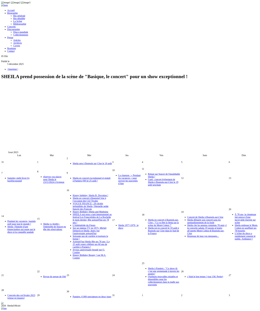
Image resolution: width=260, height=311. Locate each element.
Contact (11, 51)
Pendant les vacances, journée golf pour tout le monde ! (21, 222)
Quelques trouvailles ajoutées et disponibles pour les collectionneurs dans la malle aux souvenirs (163, 280)
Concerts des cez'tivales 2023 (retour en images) (21, 296)
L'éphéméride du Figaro (84, 225)
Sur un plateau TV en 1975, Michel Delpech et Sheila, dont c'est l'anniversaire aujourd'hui (89, 231)
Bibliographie (19, 24)
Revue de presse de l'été (54, 276)
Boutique (11, 48)
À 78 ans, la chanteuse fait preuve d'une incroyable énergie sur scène (245, 218)
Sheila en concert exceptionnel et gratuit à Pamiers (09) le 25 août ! (91, 179)
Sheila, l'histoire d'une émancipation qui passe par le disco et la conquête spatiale (21, 229)
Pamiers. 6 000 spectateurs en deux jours (92, 296)
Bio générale (19, 15)
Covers (16, 45)
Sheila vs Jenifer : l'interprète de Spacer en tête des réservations (54, 227)
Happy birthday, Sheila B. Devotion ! (90, 195)
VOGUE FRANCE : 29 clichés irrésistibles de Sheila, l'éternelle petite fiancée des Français (90, 206)
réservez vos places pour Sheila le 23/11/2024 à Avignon (53, 179)
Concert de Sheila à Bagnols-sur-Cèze (205, 217)
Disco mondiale (20, 32)
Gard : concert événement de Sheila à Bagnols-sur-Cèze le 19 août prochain (163, 182)
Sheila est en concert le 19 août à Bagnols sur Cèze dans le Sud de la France (163, 231)
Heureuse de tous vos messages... (203, 236)
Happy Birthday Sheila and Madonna (90, 211)
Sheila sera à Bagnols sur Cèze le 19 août (92, 163)
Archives (17, 43)
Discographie (13, 29)
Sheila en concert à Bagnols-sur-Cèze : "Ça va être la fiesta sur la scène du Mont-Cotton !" (163, 223)
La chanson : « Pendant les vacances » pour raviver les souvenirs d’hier (129, 179)
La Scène (17, 21)
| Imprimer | (12, 69)
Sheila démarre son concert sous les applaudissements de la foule (204, 221)
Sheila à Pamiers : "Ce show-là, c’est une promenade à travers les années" (163, 271)
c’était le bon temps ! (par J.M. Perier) (205, 276)
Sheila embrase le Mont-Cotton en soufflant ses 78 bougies (246, 228)
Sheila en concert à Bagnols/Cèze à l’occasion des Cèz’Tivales (89, 199)
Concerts (11, 26)
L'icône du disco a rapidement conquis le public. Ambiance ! (245, 236)
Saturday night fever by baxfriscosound (18, 179)
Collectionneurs (20, 34)
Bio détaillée (19, 18)
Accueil (11, 10)
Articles (17, 40)
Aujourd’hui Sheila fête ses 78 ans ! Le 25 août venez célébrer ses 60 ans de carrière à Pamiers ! (91, 244)
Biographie (12, 13)
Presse (10, 37)
